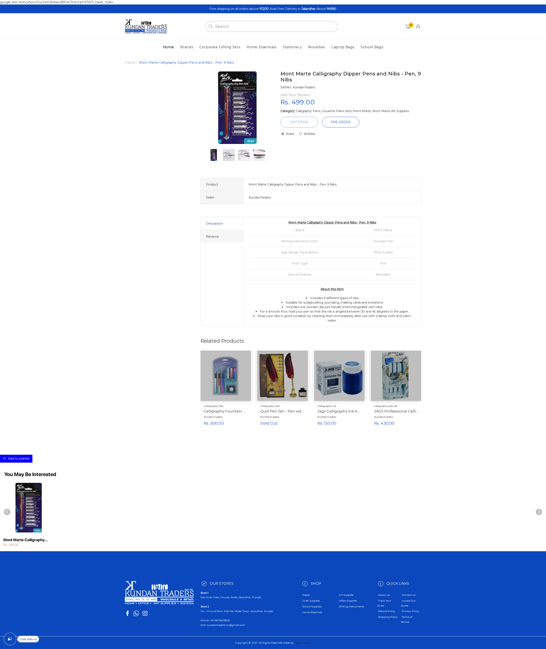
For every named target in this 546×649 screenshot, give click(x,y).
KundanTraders (213, 416)
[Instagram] (145, 613)
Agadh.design (302, 642)
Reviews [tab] (212, 236)
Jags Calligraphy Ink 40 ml (339, 411)
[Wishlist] (237, 430)
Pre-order (341, 122)
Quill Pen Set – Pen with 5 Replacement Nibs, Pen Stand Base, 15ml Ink (282, 411)
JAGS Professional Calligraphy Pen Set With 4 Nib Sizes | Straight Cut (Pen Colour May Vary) (396, 411)
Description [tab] (214, 223)
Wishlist (309, 134)
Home (130, 62)
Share (290, 134)
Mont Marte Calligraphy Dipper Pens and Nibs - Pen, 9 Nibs (27, 540)
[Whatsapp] (136, 613)
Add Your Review (295, 95)
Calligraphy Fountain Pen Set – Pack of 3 (226, 411)
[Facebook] (127, 613)
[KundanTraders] (146, 26)
